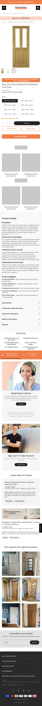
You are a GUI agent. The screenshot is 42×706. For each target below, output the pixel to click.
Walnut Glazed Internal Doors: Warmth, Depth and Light (19, 483)
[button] (27, 123)
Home (3, 22)
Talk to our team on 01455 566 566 (21, 2)
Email (4, 680)
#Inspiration (9, 501)
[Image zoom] (21, 47)
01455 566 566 (23, 81)
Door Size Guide (21, 136)
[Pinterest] (18, 690)
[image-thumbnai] (2, 70)
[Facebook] (13, 690)
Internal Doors (23, 699)
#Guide (5, 537)
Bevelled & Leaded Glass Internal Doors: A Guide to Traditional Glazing (20, 523)
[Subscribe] (37, 680)
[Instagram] (23, 690)
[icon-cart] (38, 8)
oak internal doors (14, 234)
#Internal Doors (19, 501)
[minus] (4, 123)
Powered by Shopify (21, 702)
